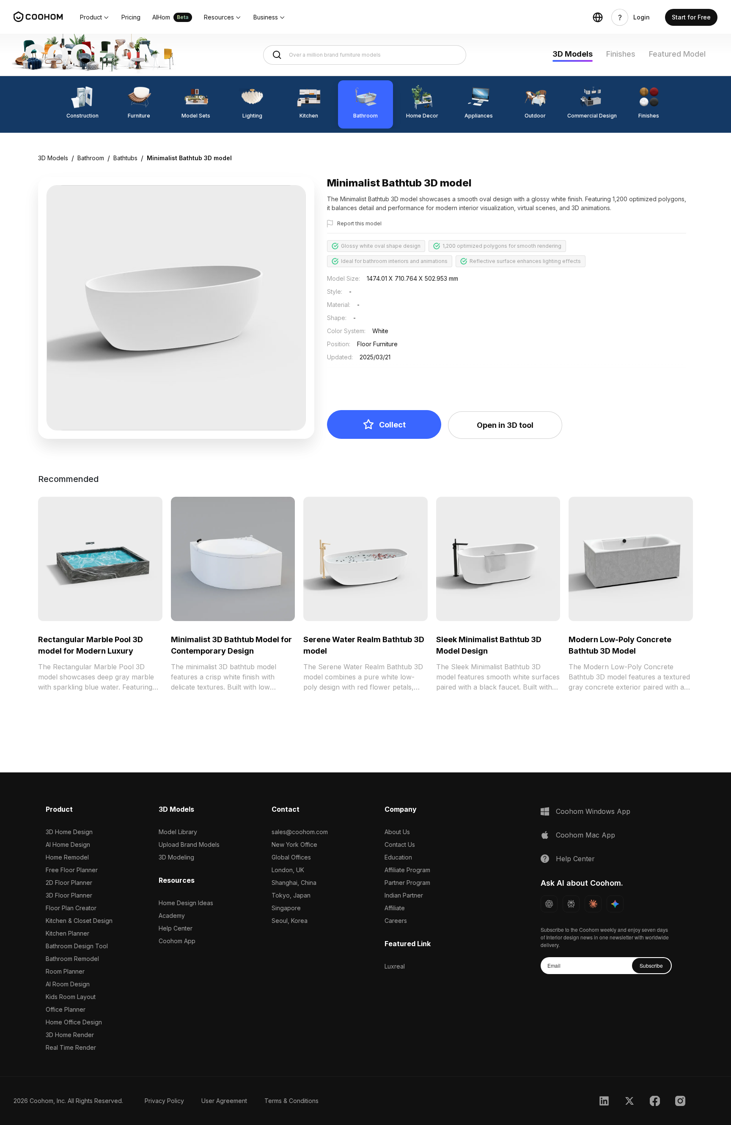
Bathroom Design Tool (77, 946)
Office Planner (65, 1009)
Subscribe (651, 965)
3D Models (572, 53)
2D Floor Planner (69, 882)
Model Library (178, 831)
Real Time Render (71, 1047)
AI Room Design (68, 984)
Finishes (620, 53)
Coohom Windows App (593, 811)
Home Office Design (74, 1022)
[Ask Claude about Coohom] (593, 903)
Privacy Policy (164, 1100)
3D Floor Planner (69, 895)
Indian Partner (404, 895)
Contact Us (400, 844)
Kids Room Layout (71, 996)
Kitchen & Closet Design (79, 920)
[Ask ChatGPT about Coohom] (549, 903)
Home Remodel (67, 857)
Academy (172, 915)
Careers (396, 920)
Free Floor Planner (72, 869)
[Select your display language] (597, 17)
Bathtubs (125, 157)
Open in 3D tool (505, 425)
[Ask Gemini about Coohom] (615, 903)
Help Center (175, 928)
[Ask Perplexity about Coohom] (571, 903)
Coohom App (177, 940)
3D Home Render (70, 1034)
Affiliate (395, 907)
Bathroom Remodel (72, 958)
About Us (397, 831)
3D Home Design (69, 831)
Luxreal (395, 966)
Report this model (359, 223)
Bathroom (90, 157)
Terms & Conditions (291, 1100)
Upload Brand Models (189, 844)
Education (398, 857)
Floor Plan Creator (71, 907)
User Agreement (224, 1100)
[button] (95, 17)
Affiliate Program (407, 869)
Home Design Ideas (186, 902)
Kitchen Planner (67, 933)
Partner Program (407, 882)
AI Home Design (68, 844)
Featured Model (677, 53)
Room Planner (65, 971)
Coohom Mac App (585, 835)
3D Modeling (176, 857)
